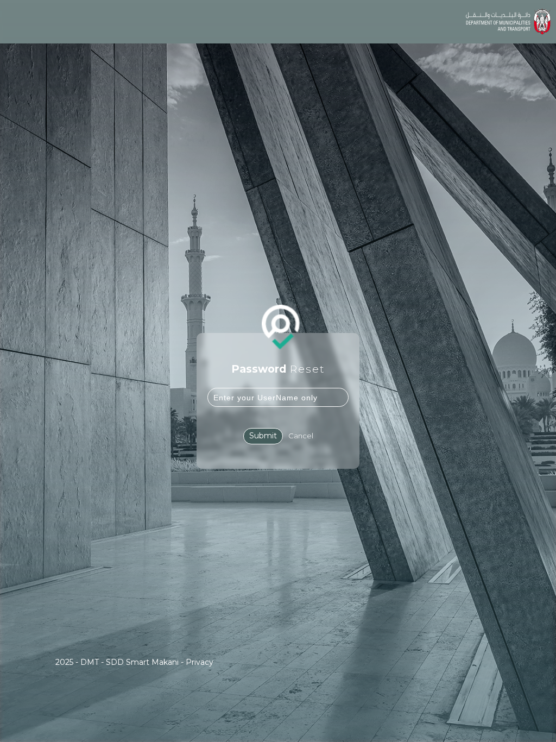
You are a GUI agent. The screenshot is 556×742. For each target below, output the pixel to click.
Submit (263, 436)
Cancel (300, 435)
